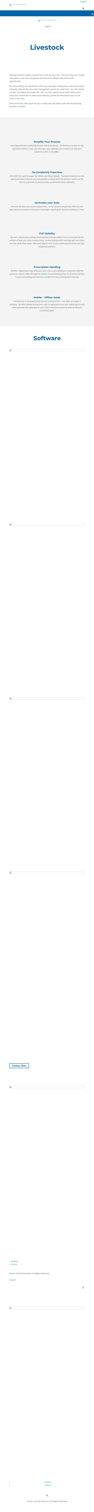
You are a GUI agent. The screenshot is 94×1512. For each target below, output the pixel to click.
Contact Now (19, 1065)
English (83, 1)
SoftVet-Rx (45, 274)
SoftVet (22, 106)
